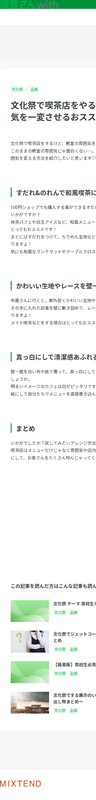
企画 (34, 89)
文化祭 (17, 89)
